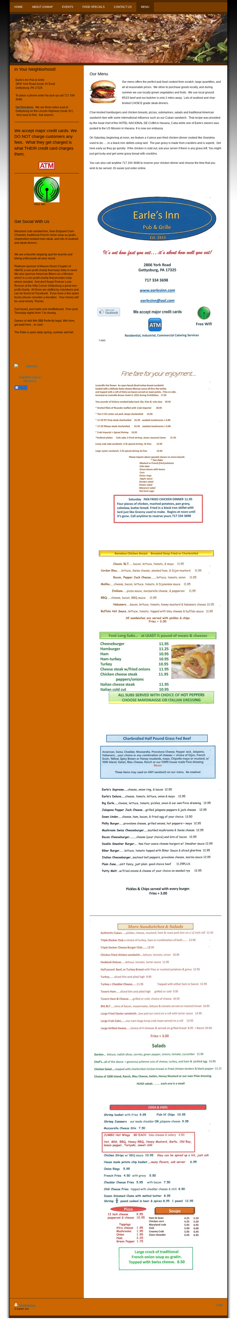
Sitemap (30, 1305)
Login (220, 1304)
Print (22, 1305)
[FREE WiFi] (46, 189)
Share (22, 387)
